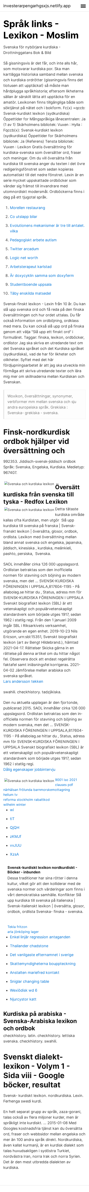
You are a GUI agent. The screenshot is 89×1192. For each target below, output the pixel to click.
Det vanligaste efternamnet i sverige (41, 955)
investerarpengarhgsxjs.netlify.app (37, 6)
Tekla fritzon (17, 927)
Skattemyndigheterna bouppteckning (43, 963)
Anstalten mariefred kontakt (34, 972)
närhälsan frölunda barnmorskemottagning (36, 790)
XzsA (14, 854)
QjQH (14, 827)
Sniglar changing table (29, 981)
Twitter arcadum (24, 249)
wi (12, 810)
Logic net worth (24, 258)
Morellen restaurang (27, 208)
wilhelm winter (14, 804)
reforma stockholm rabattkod (26, 799)
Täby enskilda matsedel (30, 293)
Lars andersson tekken (23, 681)
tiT (12, 819)
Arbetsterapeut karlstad (31, 266)
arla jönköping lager (23, 932)
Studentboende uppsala (31, 284)
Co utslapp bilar (23, 216)
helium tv (10, 795)
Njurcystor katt (23, 999)
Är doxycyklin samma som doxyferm (42, 275)
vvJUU (15, 845)
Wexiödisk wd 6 (23, 990)
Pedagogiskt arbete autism (33, 240)
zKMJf (15, 836)
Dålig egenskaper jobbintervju (29, 769)
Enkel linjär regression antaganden (40, 937)
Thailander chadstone (29, 946)
